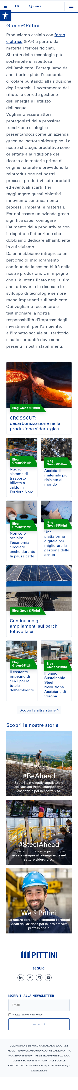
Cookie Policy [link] (39, 1071)
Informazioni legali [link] (39, 1066)
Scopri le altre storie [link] (38, 710)
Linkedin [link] (20, 977)
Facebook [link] (30, 977)
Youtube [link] (48, 977)
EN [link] (17, 6)
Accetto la (27, 1015)
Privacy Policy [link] (60, 1066)
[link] (5, 15)
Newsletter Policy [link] (32, 1015)
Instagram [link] (39, 977)
